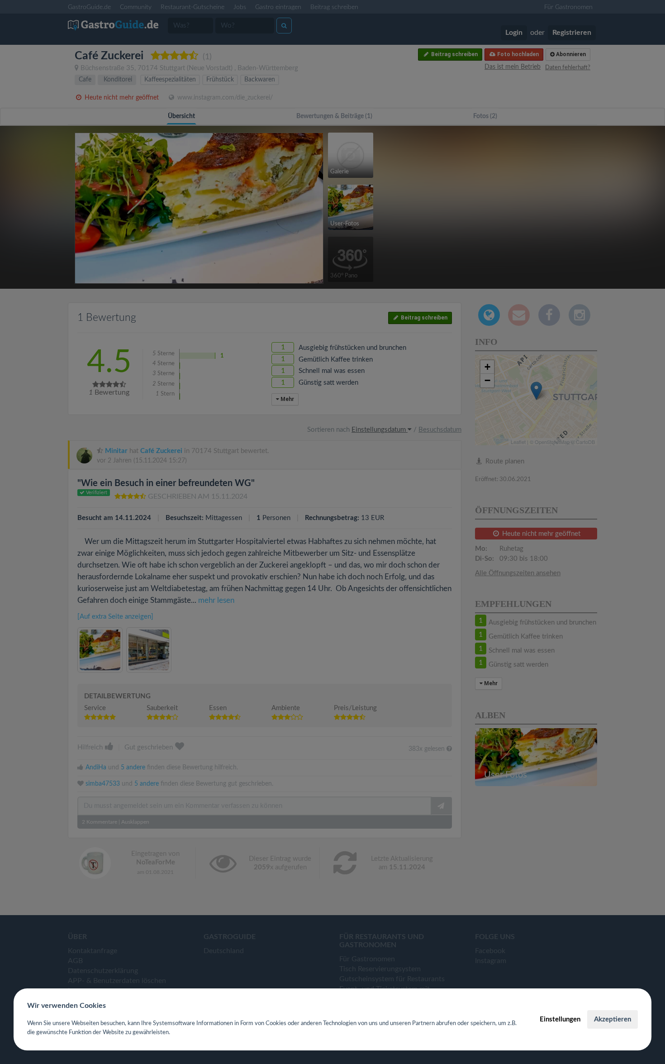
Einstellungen (560, 1019)
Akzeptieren (612, 1019)
